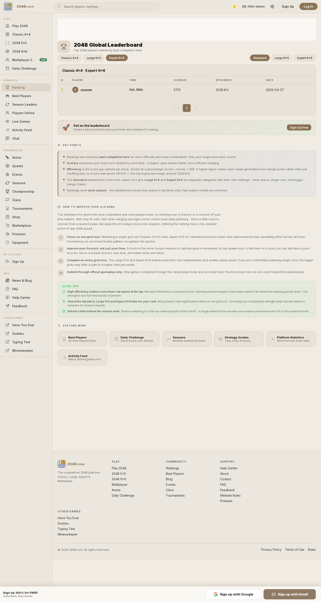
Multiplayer (120, 484)
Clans (170, 490)
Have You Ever (68, 518)
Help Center (229, 468)
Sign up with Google (236, 594)
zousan (83, 90)
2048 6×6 (119, 479)
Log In (308, 6)
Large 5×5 (94, 58)
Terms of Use (294, 549)
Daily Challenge (123, 495)
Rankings (172, 468)
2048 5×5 (119, 473)
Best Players (175, 473)
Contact (225, 479)
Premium (226, 501)
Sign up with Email (293, 594)
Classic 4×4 (69, 58)
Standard (259, 58)
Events (171, 484)
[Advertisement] (186, 29)
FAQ (223, 484)
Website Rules (230, 495)
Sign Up (288, 6)
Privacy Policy (271, 549)
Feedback (227, 490)
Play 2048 (119, 468)
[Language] (272, 6)
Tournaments (175, 495)
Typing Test (66, 529)
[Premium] (234, 6)
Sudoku (63, 523)
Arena (116, 490)
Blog (169, 479)
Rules (312, 549)
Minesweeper (68, 534)
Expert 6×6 (116, 58)
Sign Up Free (299, 127)
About (224, 473)
